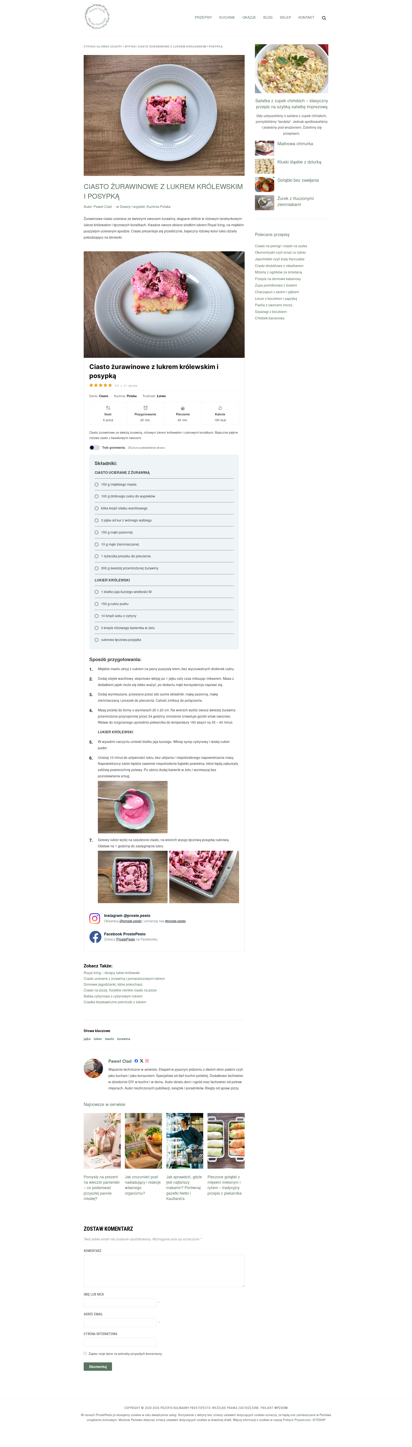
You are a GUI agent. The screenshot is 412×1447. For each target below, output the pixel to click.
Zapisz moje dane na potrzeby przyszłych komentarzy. (125, 1353)
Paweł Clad (103, 206)
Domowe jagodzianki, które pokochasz (113, 984)
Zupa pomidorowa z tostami (276, 285)
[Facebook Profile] (136, 1061)
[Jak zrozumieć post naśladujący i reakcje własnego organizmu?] (143, 1115)
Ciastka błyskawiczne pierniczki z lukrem (115, 1001)
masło (109, 1039)
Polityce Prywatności (297, 1420)
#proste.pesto (175, 920)
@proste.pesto (131, 920)
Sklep (285, 17)
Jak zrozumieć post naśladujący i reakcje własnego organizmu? (143, 1185)
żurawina (123, 1039)
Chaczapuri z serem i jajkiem (277, 291)
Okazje (249, 17)
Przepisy (203, 17)
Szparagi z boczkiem (271, 311)
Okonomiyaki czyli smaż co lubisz (280, 252)
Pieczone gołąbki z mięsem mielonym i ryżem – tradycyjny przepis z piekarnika (225, 1185)
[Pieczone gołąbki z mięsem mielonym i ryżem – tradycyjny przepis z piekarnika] (226, 1115)
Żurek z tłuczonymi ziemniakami (295, 201)
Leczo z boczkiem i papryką (276, 298)
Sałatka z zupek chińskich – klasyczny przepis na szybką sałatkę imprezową (291, 103)
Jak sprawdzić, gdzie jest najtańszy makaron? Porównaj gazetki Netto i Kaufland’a (184, 1187)
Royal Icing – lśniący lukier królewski (112, 972)
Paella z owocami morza (273, 304)
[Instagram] (147, 1061)
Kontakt (306, 17)
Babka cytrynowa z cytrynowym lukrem (113, 996)
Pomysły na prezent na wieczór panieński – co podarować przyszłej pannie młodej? (102, 1187)
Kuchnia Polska (159, 206)
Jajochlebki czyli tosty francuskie (279, 258)
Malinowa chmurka (295, 143)
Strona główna (96, 46)
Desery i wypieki (123, 46)
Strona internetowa (100, 1334)
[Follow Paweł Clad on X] (141, 1061)
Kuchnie (227, 17)
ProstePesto (125, 939)
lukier (98, 1039)
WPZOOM (281, 1408)
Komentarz (92, 1251)
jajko (87, 1039)
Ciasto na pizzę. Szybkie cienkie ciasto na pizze (120, 990)
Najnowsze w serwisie (104, 1104)
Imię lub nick (94, 1294)
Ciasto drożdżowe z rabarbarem (279, 265)
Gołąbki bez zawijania (298, 180)
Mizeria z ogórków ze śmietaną (278, 272)
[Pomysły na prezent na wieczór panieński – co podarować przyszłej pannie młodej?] (102, 1115)
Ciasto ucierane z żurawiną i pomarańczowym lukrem (124, 978)
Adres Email (93, 1314)
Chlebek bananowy (270, 318)
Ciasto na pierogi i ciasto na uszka (281, 245)
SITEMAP (319, 1420)
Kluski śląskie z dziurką (299, 162)
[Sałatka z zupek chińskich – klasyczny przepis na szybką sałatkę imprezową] (291, 46)
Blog (268, 17)
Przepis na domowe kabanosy (278, 278)
